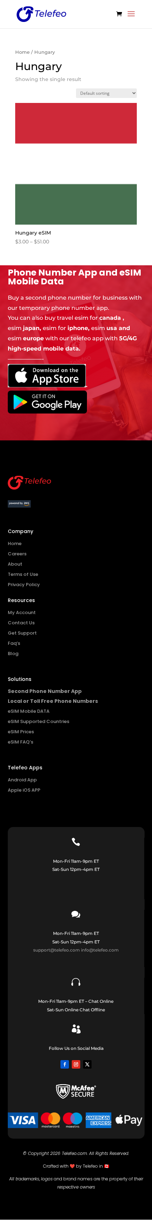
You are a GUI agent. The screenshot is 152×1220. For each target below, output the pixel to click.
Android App (22, 779)
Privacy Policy (24, 584)
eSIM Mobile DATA (28, 711)
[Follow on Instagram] (76, 1064)
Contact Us (21, 622)
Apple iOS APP (24, 790)
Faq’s (14, 643)
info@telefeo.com (100, 950)
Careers (17, 553)
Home (22, 52)
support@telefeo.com (56, 950)
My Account (22, 612)
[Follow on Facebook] (64, 1064)
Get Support (22, 633)
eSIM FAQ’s (20, 742)
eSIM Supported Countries (38, 721)
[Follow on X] (87, 1064)
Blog (13, 653)
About (15, 564)
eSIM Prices (21, 731)
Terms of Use (23, 574)
